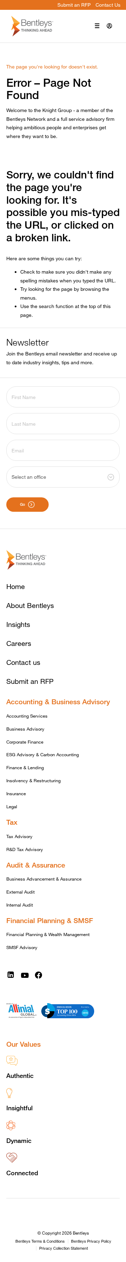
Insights (18, 624)
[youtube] (25, 974)
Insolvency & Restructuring (33, 780)
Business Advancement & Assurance (44, 879)
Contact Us (108, 5)
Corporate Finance (24, 742)
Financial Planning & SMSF (49, 920)
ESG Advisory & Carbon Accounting (42, 754)
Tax (12, 822)
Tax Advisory (19, 836)
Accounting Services (27, 716)
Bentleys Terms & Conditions (40, 1241)
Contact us (23, 662)
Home (15, 586)
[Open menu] (97, 26)
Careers (18, 643)
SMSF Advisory (21, 947)
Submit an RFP (74, 5)
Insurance (16, 793)
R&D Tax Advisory (24, 849)
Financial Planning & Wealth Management (48, 934)
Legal (11, 806)
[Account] (109, 26)
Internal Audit (19, 905)
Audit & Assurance (35, 865)
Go (22, 504)
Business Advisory (25, 729)
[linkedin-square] (10, 974)
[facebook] (38, 974)
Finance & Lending (25, 767)
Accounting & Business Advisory (58, 702)
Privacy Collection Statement (63, 1248)
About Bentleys (30, 605)
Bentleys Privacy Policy (91, 1241)
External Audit (20, 892)
